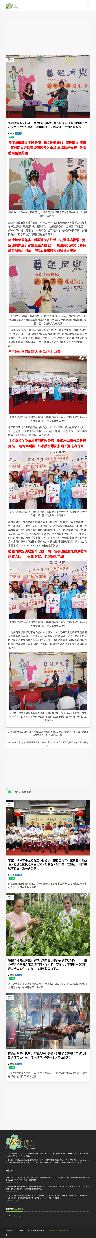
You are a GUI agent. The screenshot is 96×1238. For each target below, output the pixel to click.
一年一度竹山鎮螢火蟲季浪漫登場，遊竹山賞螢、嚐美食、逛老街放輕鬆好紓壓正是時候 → (48, 744)
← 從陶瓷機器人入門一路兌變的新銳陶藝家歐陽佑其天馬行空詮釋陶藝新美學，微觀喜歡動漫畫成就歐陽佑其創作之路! (48, 734)
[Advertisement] (48, 36)
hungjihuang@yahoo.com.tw (20, 1216)
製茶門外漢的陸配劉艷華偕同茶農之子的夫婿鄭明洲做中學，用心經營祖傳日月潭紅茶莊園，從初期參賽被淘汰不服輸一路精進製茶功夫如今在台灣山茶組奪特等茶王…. (47, 964)
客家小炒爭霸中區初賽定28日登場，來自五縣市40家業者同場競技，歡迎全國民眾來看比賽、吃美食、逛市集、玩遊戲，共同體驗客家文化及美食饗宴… (47, 864)
